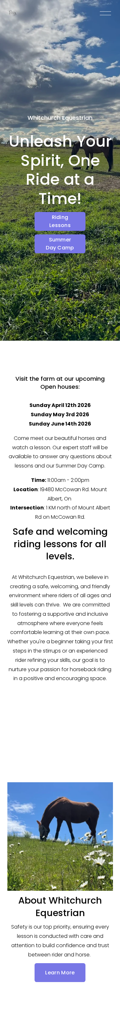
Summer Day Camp (60, 243)
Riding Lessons (60, 221)
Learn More (60, 972)
